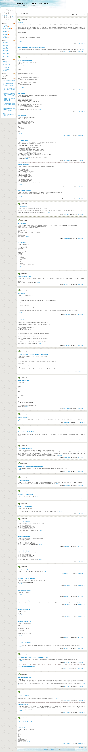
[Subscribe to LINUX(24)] (7, 25)
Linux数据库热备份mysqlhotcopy (25, 494)
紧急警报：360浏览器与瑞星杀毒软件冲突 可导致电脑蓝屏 (30, 466)
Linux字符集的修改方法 (23, 569)
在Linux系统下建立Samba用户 (24, 590)
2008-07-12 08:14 (66, 51)
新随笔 (22, 13)
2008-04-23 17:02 (66, 743)
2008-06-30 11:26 (67, 160)
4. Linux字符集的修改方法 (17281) (9, 88)
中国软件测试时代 (6, 67)
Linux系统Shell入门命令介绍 (24, 621)
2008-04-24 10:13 (66, 712)
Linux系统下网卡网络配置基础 (24, 642)
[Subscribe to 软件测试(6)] (7, 36)
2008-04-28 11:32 (67, 585)
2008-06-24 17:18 (66, 238)
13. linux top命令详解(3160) (7, 110)
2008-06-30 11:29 (67, 111)
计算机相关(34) (5, 33)
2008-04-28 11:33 (66, 573)
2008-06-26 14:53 (66, 214)
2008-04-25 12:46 (67, 686)
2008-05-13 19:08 (67, 457)
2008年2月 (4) (5, 50)
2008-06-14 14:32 (66, 408)
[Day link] (19, 19)
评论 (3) (79, 89)
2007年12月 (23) (6, 53)
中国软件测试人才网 (6, 64)
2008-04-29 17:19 (67, 532)
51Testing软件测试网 (6, 61)
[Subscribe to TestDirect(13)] (8, 26)
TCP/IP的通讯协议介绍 (23, 704)
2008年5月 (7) (5, 45)
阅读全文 (20, 41)
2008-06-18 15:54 (67, 314)
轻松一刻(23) (5, 37)
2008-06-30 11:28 (67, 135)
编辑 (82, 43)
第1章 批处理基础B (22, 242)
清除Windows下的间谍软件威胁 (25, 506)
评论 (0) (79, 43)
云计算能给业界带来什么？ (24, 480)
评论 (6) (79, 198)
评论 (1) (79, 51)
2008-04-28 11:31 (67, 596)
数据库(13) (5, 29)
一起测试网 (5, 62)
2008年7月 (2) (5, 42)
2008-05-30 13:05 (67, 422)
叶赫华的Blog (5, 70)
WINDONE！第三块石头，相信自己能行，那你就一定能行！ (32, 3)
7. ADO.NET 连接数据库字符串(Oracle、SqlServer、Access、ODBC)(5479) (9, 95)
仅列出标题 (81, 747)
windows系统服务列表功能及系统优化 (26, 666)
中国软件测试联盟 (6, 69)
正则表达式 (20, 22)
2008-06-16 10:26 (66, 371)
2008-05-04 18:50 (67, 513)
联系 (24, 13)
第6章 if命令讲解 (21, 93)
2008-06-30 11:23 (66, 198)
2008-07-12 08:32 (67, 43)
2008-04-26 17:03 (66, 668)
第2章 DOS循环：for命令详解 (24, 190)
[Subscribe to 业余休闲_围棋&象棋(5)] (11, 28)
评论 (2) (79, 439)
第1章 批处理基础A (22, 223)
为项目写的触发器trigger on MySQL (26, 721)
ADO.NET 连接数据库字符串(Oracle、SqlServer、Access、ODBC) (33, 354)
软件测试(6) (5, 36)
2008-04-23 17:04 (66, 722)
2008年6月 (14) (5, 44)
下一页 (85, 747)
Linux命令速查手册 (22, 727)
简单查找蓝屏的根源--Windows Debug (26, 206)
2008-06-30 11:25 (67, 186)
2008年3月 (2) (5, 48)
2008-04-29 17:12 (67, 561)
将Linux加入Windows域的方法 (25, 601)
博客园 (45, 749)
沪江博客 (52, 749)
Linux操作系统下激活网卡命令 (24, 609)
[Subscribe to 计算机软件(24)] (8, 34)
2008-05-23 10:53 (66, 439)
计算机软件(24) (5, 34)
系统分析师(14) (5, 31)
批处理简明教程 (21, 293)
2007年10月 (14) (6, 56)
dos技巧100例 (21, 319)
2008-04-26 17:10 (67, 662)
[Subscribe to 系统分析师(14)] (8, 31)
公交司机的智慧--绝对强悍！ (24, 417)
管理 (27, 13)
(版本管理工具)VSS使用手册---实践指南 (26, 431)
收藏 (84, 43)
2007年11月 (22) (6, 55)
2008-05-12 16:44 (67, 471)
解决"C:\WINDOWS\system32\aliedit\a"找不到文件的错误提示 (31, 47)
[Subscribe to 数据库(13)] (7, 29)
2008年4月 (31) (5, 47)
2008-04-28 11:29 (67, 637)
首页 (19, 13)
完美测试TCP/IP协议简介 (23, 695)
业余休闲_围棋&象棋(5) (7, 28)
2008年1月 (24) (5, 51)
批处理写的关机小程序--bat (24, 380)
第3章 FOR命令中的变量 (23, 164)
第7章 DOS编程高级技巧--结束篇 (25, 60)
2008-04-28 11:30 (67, 616)
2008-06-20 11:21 (67, 284)
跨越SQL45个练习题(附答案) (24, 521)
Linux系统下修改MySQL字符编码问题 (26, 578)
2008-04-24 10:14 (67, 700)
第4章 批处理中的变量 (23, 140)
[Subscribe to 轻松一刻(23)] (8, 37)
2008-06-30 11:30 (67, 89)
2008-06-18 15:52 (67, 345)
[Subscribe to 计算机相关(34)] (8, 33)
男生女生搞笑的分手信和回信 (24, 677)
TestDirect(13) (5, 26)
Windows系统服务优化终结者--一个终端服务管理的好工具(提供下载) (33, 657)
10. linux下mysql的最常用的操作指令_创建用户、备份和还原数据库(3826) (9, 104)
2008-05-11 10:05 (67, 485)
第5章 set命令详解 (22, 115)
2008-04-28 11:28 (67, 648)
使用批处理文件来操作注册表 (24, 276)
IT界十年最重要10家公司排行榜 (25, 448)
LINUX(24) (5, 25)
